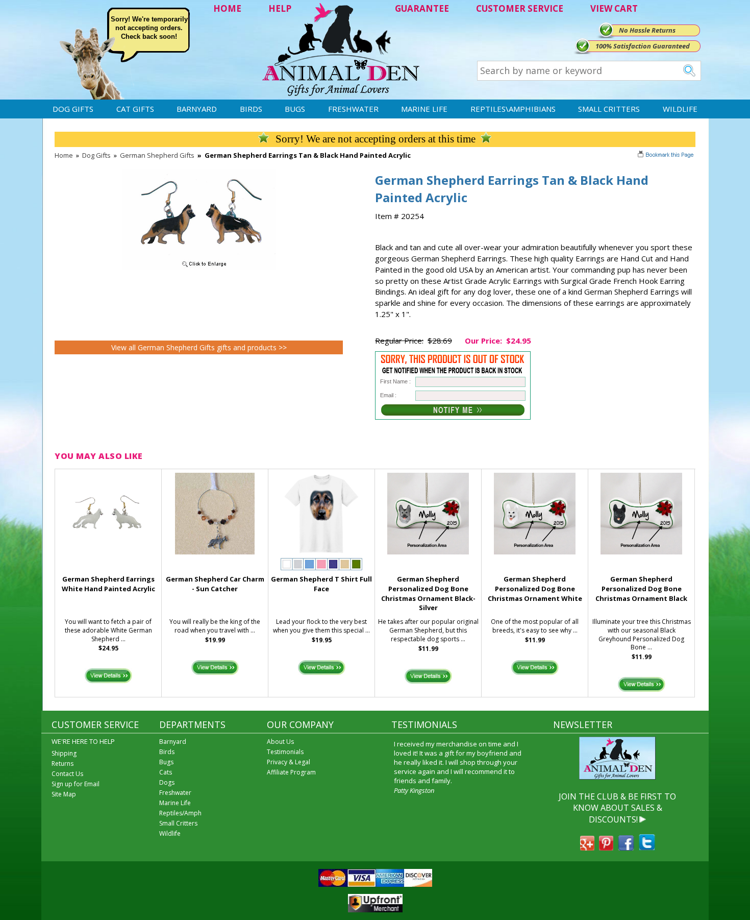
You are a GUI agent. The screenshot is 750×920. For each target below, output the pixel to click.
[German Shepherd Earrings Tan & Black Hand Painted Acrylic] (199, 267)
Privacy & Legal (288, 762)
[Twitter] (647, 847)
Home (64, 155)
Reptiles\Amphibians (513, 109)
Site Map (64, 794)
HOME (227, 8)
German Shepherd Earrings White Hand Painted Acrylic (108, 583)
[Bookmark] (666, 155)
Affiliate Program (291, 772)
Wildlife (680, 109)
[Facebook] (626, 847)
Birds (251, 109)
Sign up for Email (75, 784)
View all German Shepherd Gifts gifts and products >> (199, 347)
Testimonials (285, 751)
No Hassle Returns (647, 30)
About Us (280, 741)
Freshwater (353, 109)
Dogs (166, 782)
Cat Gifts (135, 109)
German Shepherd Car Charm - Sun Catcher (215, 583)
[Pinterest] (606, 847)
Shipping (64, 753)
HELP (279, 8)
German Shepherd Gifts (157, 155)
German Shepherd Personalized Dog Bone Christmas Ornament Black (641, 588)
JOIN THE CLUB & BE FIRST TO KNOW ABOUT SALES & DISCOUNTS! (617, 808)
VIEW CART (614, 8)
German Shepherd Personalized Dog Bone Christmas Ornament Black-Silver (428, 593)
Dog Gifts (73, 109)
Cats (165, 772)
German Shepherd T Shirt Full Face (321, 583)
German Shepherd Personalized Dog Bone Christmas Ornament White (535, 588)
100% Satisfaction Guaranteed (642, 46)
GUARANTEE (422, 8)
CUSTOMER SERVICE (519, 8)
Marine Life (424, 109)
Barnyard (197, 109)
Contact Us (67, 773)
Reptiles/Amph (180, 813)
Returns (62, 763)
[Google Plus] (587, 847)
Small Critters (609, 109)
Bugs (295, 109)
